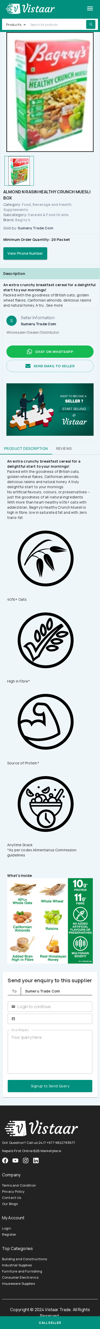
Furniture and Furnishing (22, 1271)
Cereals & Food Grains (48, 214)
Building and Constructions (24, 1259)
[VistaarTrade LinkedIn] (36, 1160)
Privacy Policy (13, 1191)
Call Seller (50, 1322)
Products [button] (13, 24)
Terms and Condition (19, 1185)
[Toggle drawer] (90, 8)
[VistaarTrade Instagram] (15, 1160)
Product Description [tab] (26, 448)
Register (9, 1234)
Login (6, 1228)
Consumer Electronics (20, 1277)
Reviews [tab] (64, 448)
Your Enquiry (20, 1030)
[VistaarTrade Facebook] (5, 1160)
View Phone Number (25, 253)
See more (54, 305)
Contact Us (11, 1197)
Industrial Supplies (17, 1265)
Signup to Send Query (50, 1086)
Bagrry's (22, 219)
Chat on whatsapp (54, 351)
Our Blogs (10, 1203)
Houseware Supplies (18, 1283)
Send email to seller (54, 366)
